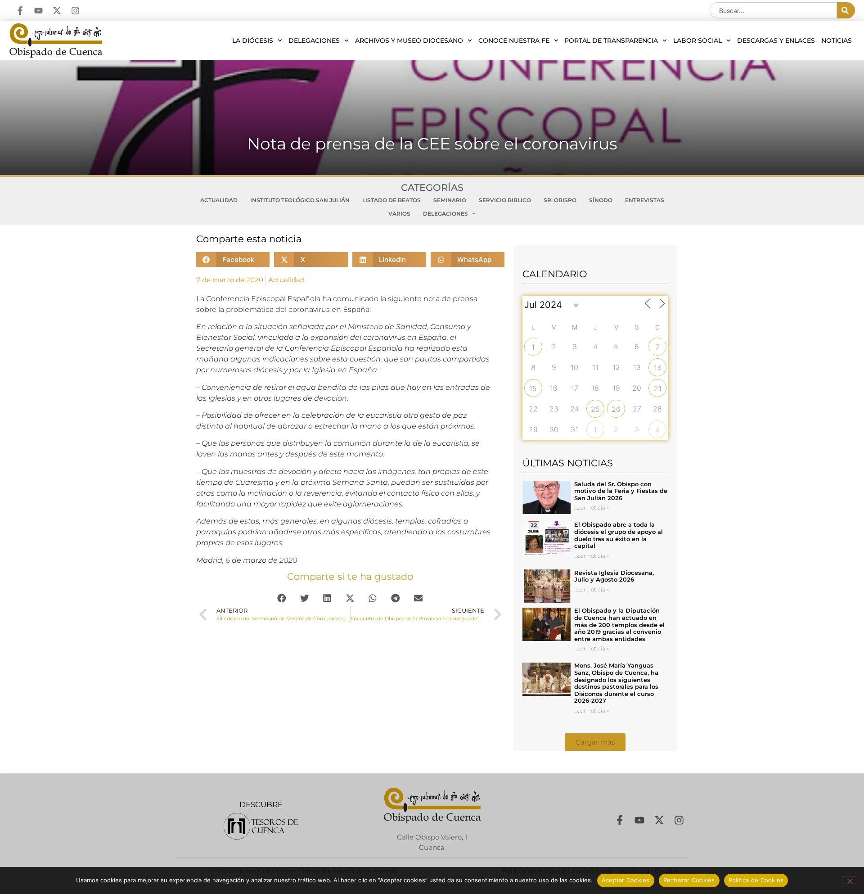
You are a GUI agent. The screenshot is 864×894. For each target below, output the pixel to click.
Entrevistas (644, 200)
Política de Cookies (756, 880)
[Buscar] (846, 10)
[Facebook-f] (20, 10)
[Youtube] (38, 10)
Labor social (697, 40)
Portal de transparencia (611, 40)
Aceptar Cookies (626, 880)
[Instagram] (75, 10)
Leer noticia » (591, 507)
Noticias (836, 40)
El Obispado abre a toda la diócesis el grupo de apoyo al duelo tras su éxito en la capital (618, 535)
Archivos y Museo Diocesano (409, 40)
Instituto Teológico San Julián (300, 200)
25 (595, 409)
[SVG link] (261, 826)
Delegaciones (314, 40)
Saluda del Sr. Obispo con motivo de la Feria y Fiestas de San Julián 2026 (620, 490)
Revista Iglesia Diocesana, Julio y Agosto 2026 (614, 576)
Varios (399, 213)
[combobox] (773, 10)
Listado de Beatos (391, 200)
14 (658, 367)
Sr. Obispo (560, 200)
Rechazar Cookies (689, 880)
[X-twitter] (57, 10)
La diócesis (252, 40)
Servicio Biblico (505, 200)
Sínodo (600, 200)
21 (658, 388)
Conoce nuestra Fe (513, 40)
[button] (233, 259)
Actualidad (219, 200)
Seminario (449, 200)
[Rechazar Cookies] (849, 880)
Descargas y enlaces (776, 40)
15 (533, 388)
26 (616, 409)
